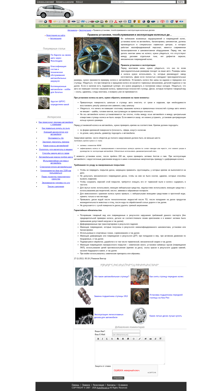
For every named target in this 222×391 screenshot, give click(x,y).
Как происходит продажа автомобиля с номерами (56, 123)
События (43, 26)
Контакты (111, 385)
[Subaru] (153, 22)
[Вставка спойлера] (160, 338)
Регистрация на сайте (55, 35)
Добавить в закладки (65, 2)
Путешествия (74, 26)
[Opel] (125, 22)
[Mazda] (111, 22)
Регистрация (98, 385)
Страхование (156, 26)
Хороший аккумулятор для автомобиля (56, 133)
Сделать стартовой (45, 2)
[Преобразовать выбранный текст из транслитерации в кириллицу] (155, 338)
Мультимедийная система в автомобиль (56, 162)
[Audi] (41, 22)
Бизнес (98, 26)
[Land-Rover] (97, 22)
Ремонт (126, 26)
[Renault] (139, 22)
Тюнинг (116, 26)
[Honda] (78, 22)
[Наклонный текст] (102, 338)
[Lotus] (106, 22)
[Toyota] (162, 22)
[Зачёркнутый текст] (112, 338)
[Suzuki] (158, 22)
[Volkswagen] (167, 22)
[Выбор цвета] (139, 338)
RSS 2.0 (79, 2)
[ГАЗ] (176, 22)
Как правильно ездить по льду (56, 128)
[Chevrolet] (55, 22)
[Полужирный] (98, 338)
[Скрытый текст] (145, 338)
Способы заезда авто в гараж (55, 153)
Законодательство (174, 26)
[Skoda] (148, 22)
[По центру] (122, 338)
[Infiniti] (87, 22)
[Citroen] (50, 22)
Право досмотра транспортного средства (56, 178)
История (88, 26)
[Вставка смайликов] (133, 338)
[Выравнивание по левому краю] (118, 338)
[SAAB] (144, 22)
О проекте (123, 385)
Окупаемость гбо (56, 138)
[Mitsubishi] (116, 22)
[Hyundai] (83, 22)
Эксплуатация (140, 26)
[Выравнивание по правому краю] (127, 338)
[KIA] (92, 22)
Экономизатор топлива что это (56, 183)
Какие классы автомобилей (55, 146)
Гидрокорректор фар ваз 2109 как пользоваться (55, 171)
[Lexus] (102, 22)
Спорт (107, 26)
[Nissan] (120, 22)
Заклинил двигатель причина (55, 142)
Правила (86, 385)
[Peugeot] (130, 22)
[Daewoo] (59, 22)
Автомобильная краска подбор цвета (56, 157)
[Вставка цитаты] (150, 338)
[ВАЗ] (181, 22)
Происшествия (58, 26)
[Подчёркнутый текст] (107, 338)
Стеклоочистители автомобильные (56, 167)
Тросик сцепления (56, 186)
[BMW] (45, 22)
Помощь (75, 385)
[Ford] (73, 22)
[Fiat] (69, 22)
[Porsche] (134, 22)
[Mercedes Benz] (64, 22)
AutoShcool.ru (103, 388)
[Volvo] (172, 22)
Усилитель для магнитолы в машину (56, 149)
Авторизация (55, 38)
